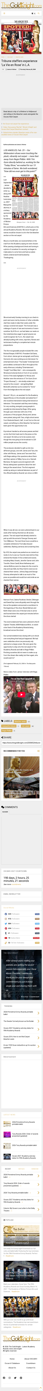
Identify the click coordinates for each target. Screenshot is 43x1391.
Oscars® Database (12, 1363)
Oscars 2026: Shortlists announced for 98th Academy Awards (20, 1311)
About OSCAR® (30, 1359)
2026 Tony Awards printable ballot (24, 1145)
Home (2, 57)
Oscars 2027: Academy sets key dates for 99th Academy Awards (20, 1275)
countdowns (16, 884)
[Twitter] (15, 1378)
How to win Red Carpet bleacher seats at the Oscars (19, 792)
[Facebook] (4, 1378)
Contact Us (30, 1368)
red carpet (10, 57)
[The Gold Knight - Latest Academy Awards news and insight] (21, 8)
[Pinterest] (21, 1378)
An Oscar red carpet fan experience (16, 124)
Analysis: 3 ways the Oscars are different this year (19, 771)
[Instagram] (10, 1378)
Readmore (10, 1256)
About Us (12, 1368)
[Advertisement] (18, 90)
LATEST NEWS (9, 1115)
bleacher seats (19, 57)
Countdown (30, 1363)
